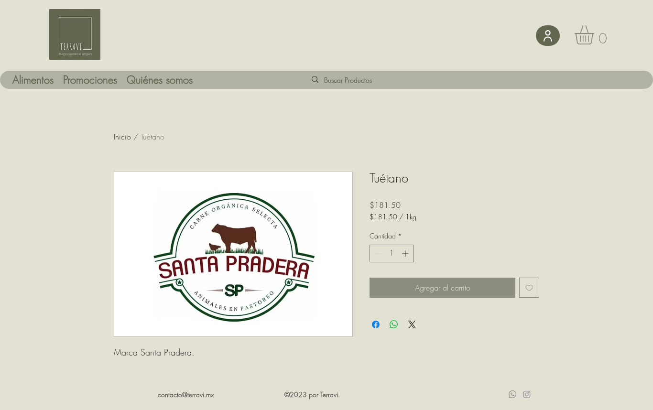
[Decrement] (377, 253)
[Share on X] (412, 324)
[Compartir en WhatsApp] (394, 324)
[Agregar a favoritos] (529, 288)
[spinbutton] (391, 253)
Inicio (122, 136)
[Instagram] (527, 394)
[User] (548, 35)
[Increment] (406, 253)
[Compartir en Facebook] (375, 324)
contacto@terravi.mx (186, 394)
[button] (595, 34)
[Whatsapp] (512, 394)
